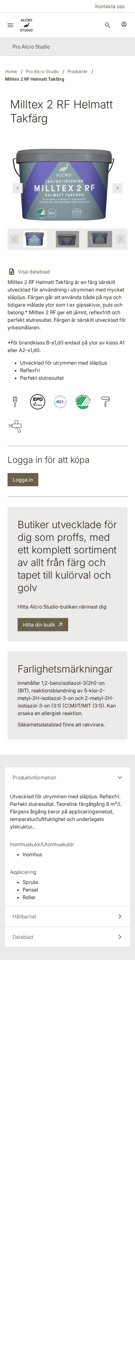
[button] (67, 777)
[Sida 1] (35, 239)
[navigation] (18, 188)
